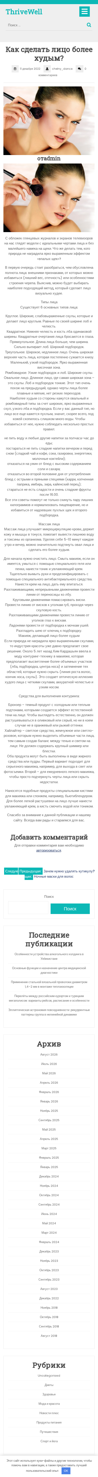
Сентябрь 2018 (49, 1326)
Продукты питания (49, 1422)
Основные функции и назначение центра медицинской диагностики (49, 970)
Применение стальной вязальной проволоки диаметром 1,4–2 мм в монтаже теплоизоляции (49, 984)
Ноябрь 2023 (49, 1261)
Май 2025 (49, 1129)
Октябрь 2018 (49, 1317)
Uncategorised (49, 1375)
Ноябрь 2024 (49, 1186)
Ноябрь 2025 (49, 1111)
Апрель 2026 (49, 1082)
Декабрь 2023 (49, 1251)
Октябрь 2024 (49, 1195)
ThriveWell (24, 11)
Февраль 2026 (49, 1092)
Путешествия (49, 1432)
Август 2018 (49, 1336)
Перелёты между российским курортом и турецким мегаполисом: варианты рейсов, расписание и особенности (49, 998)
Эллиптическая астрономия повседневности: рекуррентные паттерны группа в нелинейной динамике (49, 1012)
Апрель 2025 (49, 1139)
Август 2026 (49, 1054)
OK (66, 1471)
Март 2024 (49, 1232)
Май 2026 (49, 1073)
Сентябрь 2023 (49, 1279)
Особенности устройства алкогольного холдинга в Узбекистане (49, 956)
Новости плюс (49, 1413)
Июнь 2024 (49, 1214)
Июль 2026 (49, 1064)
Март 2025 (49, 1148)
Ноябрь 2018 (49, 1307)
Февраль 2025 (49, 1157)
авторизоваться (48, 850)
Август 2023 (49, 1289)
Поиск (89, 23)
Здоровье (49, 1394)
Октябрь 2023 (49, 1270)
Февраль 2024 (49, 1242)
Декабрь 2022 (49, 1298)
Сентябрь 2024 (49, 1204)
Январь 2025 (49, 1167)
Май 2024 (49, 1223)
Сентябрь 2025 (49, 1120)
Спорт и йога (49, 1441)
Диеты (49, 1385)
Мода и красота (49, 1404)
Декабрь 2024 (49, 1176)
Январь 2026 (49, 1101)
